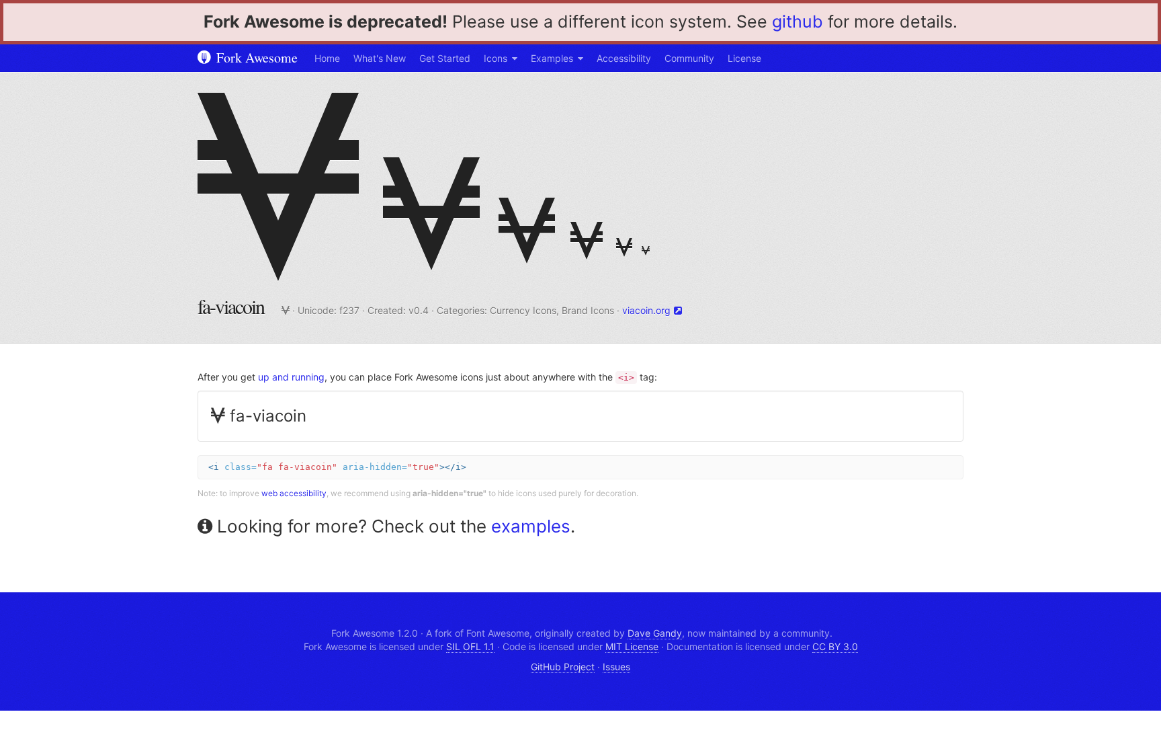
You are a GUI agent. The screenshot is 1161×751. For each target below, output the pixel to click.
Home (327, 58)
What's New (379, 58)
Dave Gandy (655, 633)
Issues (616, 666)
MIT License (631, 646)
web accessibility (294, 493)
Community (689, 58)
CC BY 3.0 (835, 646)
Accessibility (624, 58)
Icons (495, 58)
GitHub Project (563, 666)
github (797, 21)
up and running (291, 377)
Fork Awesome (255, 57)
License (744, 58)
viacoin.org (646, 310)
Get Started (444, 58)
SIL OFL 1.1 (470, 646)
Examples (552, 58)
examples (530, 526)
